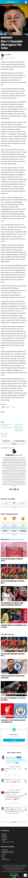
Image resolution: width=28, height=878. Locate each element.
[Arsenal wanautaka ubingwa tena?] (14, 549)
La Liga (4, 854)
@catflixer (14, 769)
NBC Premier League (7, 851)
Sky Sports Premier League (12, 792)
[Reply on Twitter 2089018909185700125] (6, 803)
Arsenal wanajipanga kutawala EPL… (12, 582)
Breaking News (5, 649)
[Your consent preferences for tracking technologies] (25, 875)
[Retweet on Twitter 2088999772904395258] (8, 817)
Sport (23, 649)
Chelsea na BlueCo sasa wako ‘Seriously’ (12, 677)
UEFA (3, 651)
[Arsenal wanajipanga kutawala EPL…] (14, 571)
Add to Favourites (20, 441)
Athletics (4, 835)
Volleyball (4, 836)
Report (14, 443)
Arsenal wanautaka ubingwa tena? (12, 560)
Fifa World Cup (6, 859)
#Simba (7, 813)
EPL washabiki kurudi (6, 424)
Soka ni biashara (5, 433)
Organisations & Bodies (8, 842)
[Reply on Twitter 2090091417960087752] (6, 775)
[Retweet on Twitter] (8, 766)
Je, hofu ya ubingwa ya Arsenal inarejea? (13, 699)
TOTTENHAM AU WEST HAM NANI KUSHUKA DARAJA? (12, 604)
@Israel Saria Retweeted (15, 766)
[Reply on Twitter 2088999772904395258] (6, 817)
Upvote (6, 503)
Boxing (4, 838)
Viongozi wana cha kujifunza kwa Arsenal (14, 626)
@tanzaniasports (17, 779)
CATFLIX (7, 769)
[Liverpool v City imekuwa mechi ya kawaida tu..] (14, 710)
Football (12, 693)
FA (3, 856)
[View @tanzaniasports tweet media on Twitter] (6, 771)
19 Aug (19, 769)
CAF (3, 855)
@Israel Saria (8, 779)
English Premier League (8, 852)
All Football (5, 849)
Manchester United (8, 448)
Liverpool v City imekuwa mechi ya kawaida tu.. (13, 721)
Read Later (7, 441)
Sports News (5, 673)
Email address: (14, 734)
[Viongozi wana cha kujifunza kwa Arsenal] (14, 615)
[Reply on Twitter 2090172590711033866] (6, 786)
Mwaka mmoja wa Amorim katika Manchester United (18, 426)
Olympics (4, 833)
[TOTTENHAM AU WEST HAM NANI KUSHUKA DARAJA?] (14, 593)
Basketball (4, 839)
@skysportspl (8, 793)
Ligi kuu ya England (17, 539)
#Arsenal (19, 811)
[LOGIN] (26, 2)
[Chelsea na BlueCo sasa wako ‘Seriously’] (14, 666)
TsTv (3, 840)
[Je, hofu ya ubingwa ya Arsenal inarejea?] (14, 688)
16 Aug (14, 793)
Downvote (21, 503)
